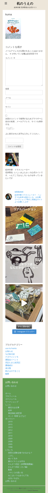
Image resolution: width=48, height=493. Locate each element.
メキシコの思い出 (15, 472)
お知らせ (9, 351)
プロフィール (11, 396)
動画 (10, 469)
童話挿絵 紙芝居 (15, 413)
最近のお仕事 (13, 407)
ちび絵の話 (10, 354)
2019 (10, 421)
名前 (7, 88)
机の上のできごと (12, 371)
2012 (10, 430)
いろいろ (9, 450)
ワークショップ (11, 401)
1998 (10, 447)
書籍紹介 (9, 365)
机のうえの (25, 3)
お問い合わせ (11, 386)
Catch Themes (33, 490)
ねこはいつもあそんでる (18, 475)
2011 (10, 433)
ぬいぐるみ (12, 458)
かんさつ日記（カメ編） (18, 467)
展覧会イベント (11, 359)
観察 (7, 373)
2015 (10, 424)
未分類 (8, 368)
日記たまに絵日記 (12, 362)
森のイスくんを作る (16, 461)
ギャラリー (10, 418)
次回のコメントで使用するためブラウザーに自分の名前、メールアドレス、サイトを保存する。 (24, 121)
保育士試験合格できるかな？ (20, 452)
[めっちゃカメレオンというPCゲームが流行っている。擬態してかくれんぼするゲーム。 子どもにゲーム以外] (24, 225)
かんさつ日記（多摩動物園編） (21, 464)
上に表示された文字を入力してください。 (23, 133)
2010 (10, 435)
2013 (10, 427)
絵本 (10, 410)
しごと (8, 404)
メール (8, 97)
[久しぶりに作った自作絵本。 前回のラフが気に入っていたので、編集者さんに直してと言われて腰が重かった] (24, 264)
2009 (10, 438)
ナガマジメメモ (11, 357)
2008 (10, 441)
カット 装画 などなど (17, 416)
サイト (8, 106)
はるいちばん (13, 478)
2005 (10, 444)
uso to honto (11, 348)
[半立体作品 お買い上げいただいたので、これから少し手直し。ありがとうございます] (24, 303)
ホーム (8, 393)
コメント (10, 58)
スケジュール (11, 399)
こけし (11, 455)
